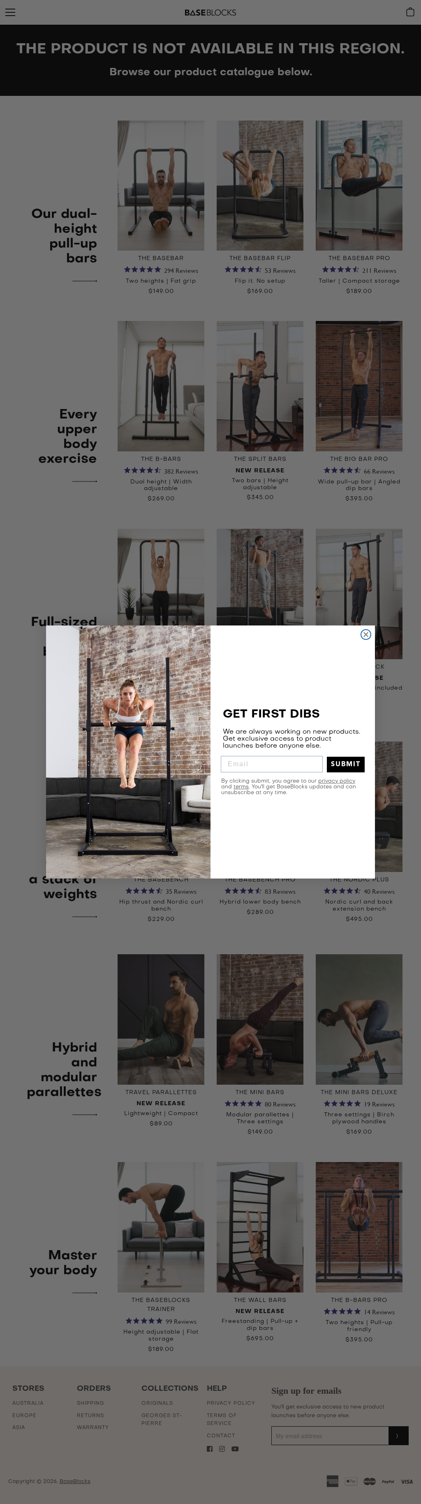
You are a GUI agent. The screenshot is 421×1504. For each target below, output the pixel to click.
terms (241, 787)
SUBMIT (346, 764)
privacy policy (336, 781)
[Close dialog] (366, 634)
